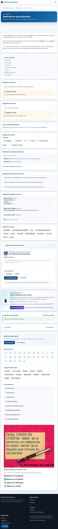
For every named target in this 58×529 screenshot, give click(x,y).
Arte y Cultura (16, 371)
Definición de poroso (23, 127)
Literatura (19, 374)
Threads (32, 509)
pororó (13, 233)
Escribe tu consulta (9, 257)
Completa (9, 274)
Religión (7, 378)
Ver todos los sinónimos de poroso (12, 166)
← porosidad (7, 327)
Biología (25, 371)
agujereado (20, 158)
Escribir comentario (48, 315)
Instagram (32, 502)
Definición (7, 60)
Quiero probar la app (17, 307)
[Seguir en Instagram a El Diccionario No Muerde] (29, 446)
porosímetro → (50, 327)
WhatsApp (32, 507)
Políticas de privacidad (39, 520)
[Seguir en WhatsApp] (14, 483)
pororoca (5, 233)
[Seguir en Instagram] (14, 476)
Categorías (19, 8)
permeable (37, 158)
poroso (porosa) (30, 233)
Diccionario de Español (8, 8)
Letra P (25, 8)
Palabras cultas (45, 374)
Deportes (39, 371)
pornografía (6, 230)
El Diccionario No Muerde (36, 512)
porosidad (20, 233)
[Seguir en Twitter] (14, 486)
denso (12, 161)
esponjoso (26, 158)
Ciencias (32, 371)
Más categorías (16, 378)
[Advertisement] (29, 27)
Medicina (36, 374)
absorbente (13, 158)
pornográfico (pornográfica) (20, 230)
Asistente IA (8, 74)
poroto (5, 237)
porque (12, 237)
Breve (17, 274)
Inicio (31, 520)
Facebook (32, 500)
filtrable (32, 158)
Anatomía (7, 371)
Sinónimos (8, 65)
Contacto (3, 518)
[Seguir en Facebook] (14, 479)
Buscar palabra (9, 342)
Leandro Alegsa (34, 127)
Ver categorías (21, 342)
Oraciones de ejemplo (11, 67)
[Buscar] (50, 2)
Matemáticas (27, 374)
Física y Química (9, 374)
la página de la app (32, 301)
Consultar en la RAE (12, 219)
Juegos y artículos (6, 523)
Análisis (7, 70)
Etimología (8, 62)
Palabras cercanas (10, 72)
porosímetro (40, 233)
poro (32, 230)
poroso (31, 8)
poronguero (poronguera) (43, 230)
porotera (49, 233)
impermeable (17, 161)
